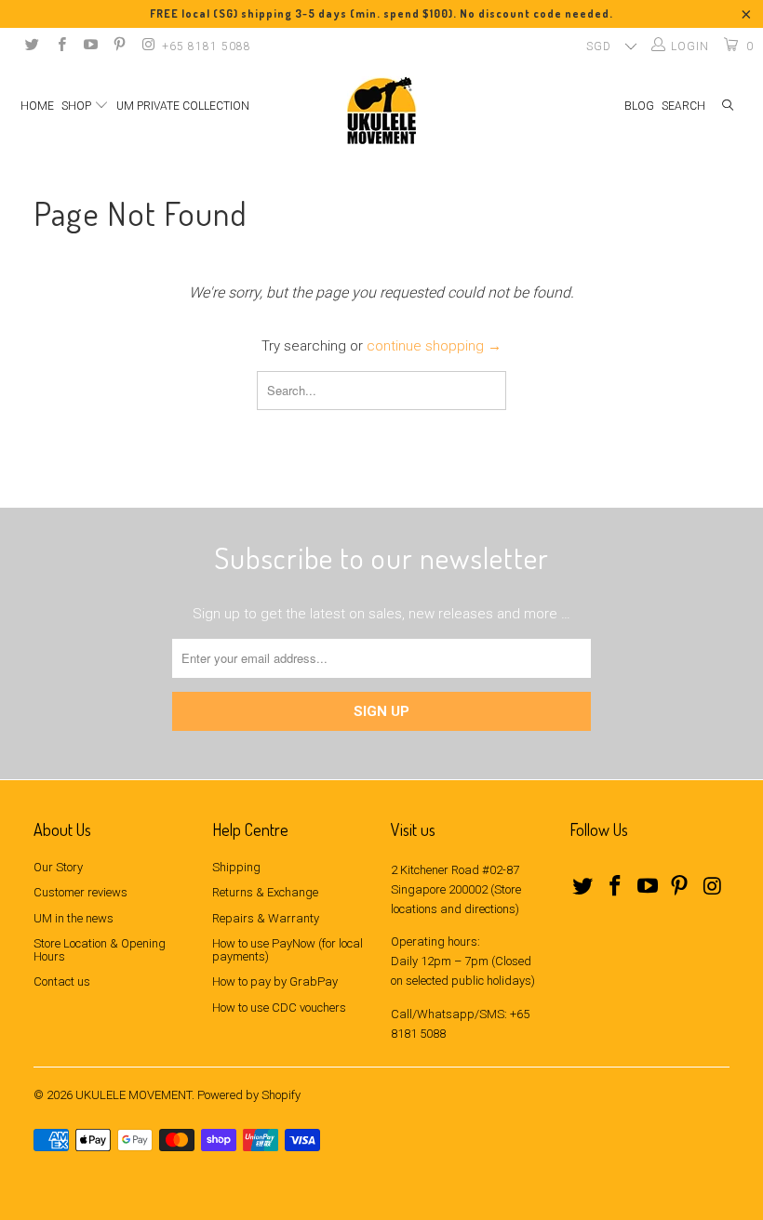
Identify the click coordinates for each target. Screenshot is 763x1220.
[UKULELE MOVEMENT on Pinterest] (119, 46)
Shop (77, 106)
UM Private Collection (182, 106)
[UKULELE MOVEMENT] (381, 110)
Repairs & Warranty (265, 918)
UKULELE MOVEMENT (133, 1095)
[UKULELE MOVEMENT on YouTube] (90, 46)
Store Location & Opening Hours (99, 949)
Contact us (61, 981)
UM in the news (73, 918)
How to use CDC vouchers (279, 1007)
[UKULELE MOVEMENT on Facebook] (60, 46)
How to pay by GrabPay (275, 981)
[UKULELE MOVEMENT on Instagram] (147, 46)
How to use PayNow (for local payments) (287, 949)
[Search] (727, 106)
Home (37, 106)
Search (683, 106)
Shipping (236, 867)
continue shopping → (434, 346)
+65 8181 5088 (206, 46)
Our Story (58, 867)
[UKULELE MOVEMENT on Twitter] (31, 46)
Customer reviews (80, 892)
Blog (639, 106)
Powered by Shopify (249, 1095)
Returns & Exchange (265, 892)
